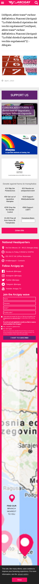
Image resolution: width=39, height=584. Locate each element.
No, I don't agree (7, 328)
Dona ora (19, 230)
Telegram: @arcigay (13, 284)
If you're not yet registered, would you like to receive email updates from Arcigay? (19, 323)
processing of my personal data (11, 318)
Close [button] (19, 580)
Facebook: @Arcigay (13, 271)
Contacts (21, 261)
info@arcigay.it (11, 261)
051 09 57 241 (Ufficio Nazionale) (18, 256)
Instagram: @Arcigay (14, 276)
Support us (19, 95)
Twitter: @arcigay (12, 280)
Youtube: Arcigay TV (13, 289)
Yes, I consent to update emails (11, 326)
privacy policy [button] (23, 574)
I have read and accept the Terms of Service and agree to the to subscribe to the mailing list (19, 318)
